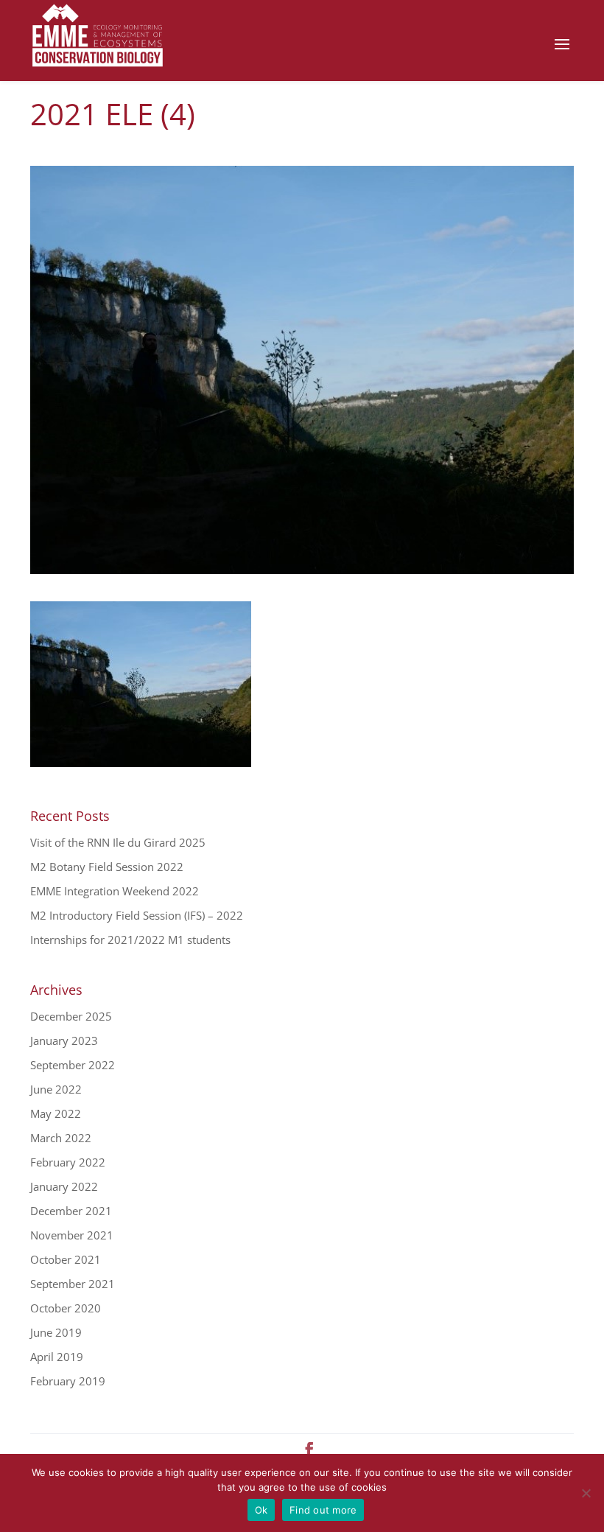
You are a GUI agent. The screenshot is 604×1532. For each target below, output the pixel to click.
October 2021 (65, 1259)
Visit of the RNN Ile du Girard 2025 (118, 842)
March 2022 (60, 1137)
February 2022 (67, 1162)
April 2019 (56, 1356)
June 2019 (56, 1332)
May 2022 (55, 1113)
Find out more (323, 1510)
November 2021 (71, 1235)
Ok (261, 1510)
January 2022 (64, 1186)
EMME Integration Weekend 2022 (114, 891)
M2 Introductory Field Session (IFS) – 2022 (136, 915)
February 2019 (67, 1381)
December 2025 (71, 1016)
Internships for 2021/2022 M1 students (130, 939)
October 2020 (65, 1308)
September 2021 (72, 1283)
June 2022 (56, 1089)
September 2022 (72, 1064)
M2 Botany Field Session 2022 (106, 866)
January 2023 (64, 1040)
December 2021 (71, 1210)
